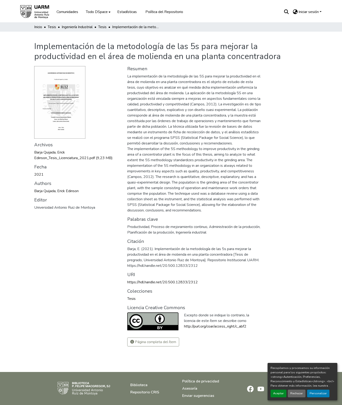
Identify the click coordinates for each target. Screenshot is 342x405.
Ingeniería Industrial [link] (77, 27)
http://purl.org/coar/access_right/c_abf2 (215, 326)
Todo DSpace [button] (97, 11)
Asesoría (189, 388)
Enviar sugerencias (198, 395)
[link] (78, 155)
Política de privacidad (200, 381)
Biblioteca (139, 385)
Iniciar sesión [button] (309, 11)
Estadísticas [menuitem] (127, 11)
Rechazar (296, 393)
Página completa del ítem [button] (155, 342)
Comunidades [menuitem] (67, 11)
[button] (38, 12)
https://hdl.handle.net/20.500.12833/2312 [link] (162, 282)
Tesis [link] (52, 27)
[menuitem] (98, 12)
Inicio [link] (38, 27)
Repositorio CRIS (144, 392)
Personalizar (318, 393)
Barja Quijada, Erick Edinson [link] (56, 191)
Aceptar (278, 393)
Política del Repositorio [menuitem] (164, 11)
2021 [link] (39, 174)
